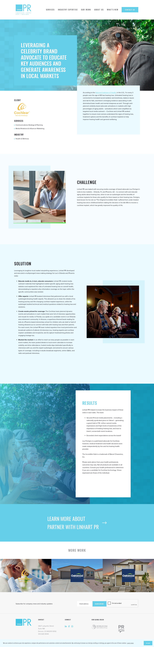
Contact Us (130, 9)
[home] (24, 10)
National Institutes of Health (106, 93)
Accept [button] (148, 643)
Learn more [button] (130, 643)
